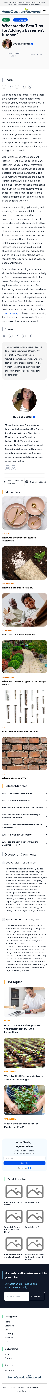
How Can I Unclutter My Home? (19, 634)
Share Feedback (38, 482)
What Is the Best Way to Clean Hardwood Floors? (34, 1257)
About (7, 1354)
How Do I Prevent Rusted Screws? (20, 731)
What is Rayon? (32, 1227)
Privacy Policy (7, 1391)
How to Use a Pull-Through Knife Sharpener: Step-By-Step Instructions (22, 1028)
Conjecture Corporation (28, 1387)
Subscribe (24, 1163)
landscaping (11, 313)
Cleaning (7, 630)
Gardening (8, 583)
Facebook (9, 1370)
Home (7, 1020)
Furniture (9, 1337)
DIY (3, 727)
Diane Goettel (23, 44)
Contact (8, 1358)
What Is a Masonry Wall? (15, 778)
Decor (5, 533)
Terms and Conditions (22, 1391)
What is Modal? (32, 1202)
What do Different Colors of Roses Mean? (12, 1229)
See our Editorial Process (15, 482)
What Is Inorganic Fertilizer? (17, 587)
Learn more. (37, 4)
